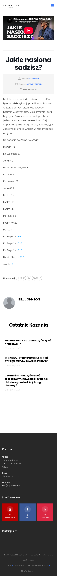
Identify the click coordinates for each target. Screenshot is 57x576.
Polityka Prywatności (38, 565)
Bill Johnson (33, 79)
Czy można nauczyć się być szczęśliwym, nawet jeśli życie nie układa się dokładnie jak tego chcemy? (26, 380)
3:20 (22, 257)
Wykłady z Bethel (34, 84)
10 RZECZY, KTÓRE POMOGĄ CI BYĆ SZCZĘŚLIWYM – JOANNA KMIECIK (26, 359)
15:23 (19, 243)
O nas (8, 565)
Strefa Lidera (27, 571)
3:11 (13, 264)
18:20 (19, 250)
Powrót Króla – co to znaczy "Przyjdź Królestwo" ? (28, 342)
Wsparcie (19, 565)
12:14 (19, 236)
